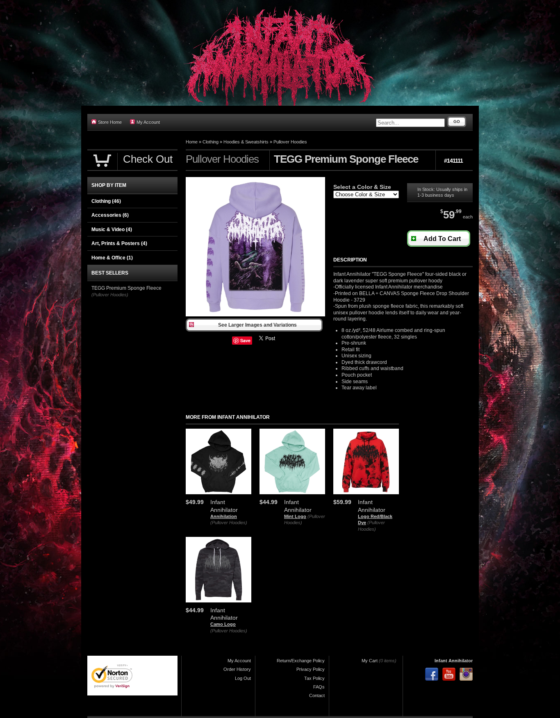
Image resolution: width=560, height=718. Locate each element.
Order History (237, 669)
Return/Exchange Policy (301, 660)
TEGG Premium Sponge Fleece (126, 288)
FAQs (319, 686)
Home (192, 141)
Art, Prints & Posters (119, 243)
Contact (317, 695)
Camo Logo (223, 624)
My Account (148, 122)
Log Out (243, 678)
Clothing (211, 141)
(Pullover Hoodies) (228, 522)
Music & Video (111, 229)
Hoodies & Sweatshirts (246, 141)
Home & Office (112, 258)
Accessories (110, 215)
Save (245, 340)
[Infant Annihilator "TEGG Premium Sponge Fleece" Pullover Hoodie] (255, 315)
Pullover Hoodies (290, 141)
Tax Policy (314, 678)
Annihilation (223, 516)
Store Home (110, 122)
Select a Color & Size (362, 187)
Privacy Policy (310, 669)
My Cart (370, 660)
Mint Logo (295, 516)
